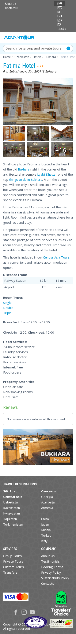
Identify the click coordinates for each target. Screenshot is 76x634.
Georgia (47, 497)
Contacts (47, 583)
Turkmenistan (13, 524)
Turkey (46, 535)
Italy (44, 541)
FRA (59, 16)
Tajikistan (10, 519)
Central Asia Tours (56, 257)
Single (7, 302)
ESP (59, 20)
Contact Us (12, 8)
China (45, 519)
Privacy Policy (51, 572)
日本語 (61, 29)
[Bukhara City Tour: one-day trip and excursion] (38, 449)
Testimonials (50, 561)
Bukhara (24, 169)
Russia (46, 530)
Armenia (47, 508)
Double (8, 308)
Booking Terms (52, 567)
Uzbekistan (11, 502)
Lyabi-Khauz (46, 174)
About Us (10, 4)
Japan (45, 524)
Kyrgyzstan (11, 513)
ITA (59, 24)
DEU (59, 12)
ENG (59, 3)
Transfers (10, 572)
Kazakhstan (11, 508)
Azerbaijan (48, 502)
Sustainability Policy (55, 578)
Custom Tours (13, 567)
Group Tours (12, 556)
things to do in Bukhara (25, 179)
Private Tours (13, 561)
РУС (59, 7)
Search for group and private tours (33, 48)
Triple (7, 313)
